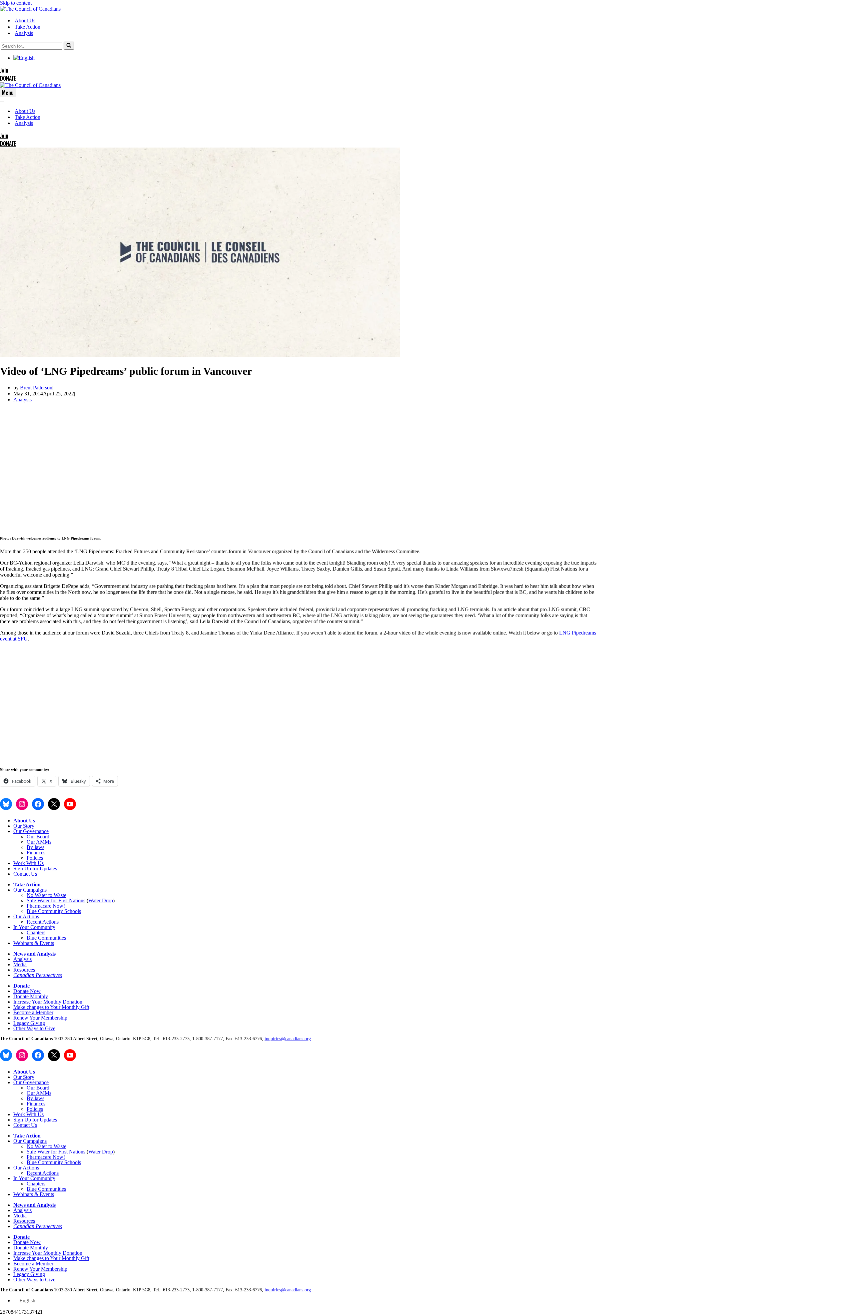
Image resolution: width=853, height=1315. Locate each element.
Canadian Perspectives (37, 975)
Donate (21, 986)
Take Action (27, 27)
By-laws (35, 847)
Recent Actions (43, 922)
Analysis (24, 33)
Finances (36, 852)
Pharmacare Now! (46, 906)
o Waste (58, 895)
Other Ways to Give (34, 1028)
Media (20, 964)
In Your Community (34, 927)
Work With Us (28, 863)
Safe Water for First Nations (56, 900)
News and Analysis (34, 954)
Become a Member (33, 1012)
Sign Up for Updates (35, 868)
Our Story (23, 826)
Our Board (38, 836)
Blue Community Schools (54, 911)
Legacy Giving (29, 1023)
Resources (24, 970)
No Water (37, 895)
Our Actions (26, 916)
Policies (35, 858)
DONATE (8, 78)
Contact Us (25, 874)
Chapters (36, 932)
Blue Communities (46, 938)
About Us (25, 20)
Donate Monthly (30, 996)
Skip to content (16, 3)
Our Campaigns (30, 890)
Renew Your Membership (40, 1018)
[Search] (69, 46)
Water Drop (100, 900)
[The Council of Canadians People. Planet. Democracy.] (30, 9)
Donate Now (27, 991)
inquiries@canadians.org (288, 1038)
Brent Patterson (36, 387)
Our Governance (31, 831)
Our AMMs (39, 842)
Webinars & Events (33, 943)
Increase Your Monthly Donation (47, 1002)
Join (4, 70)
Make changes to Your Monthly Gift (51, 1007)
